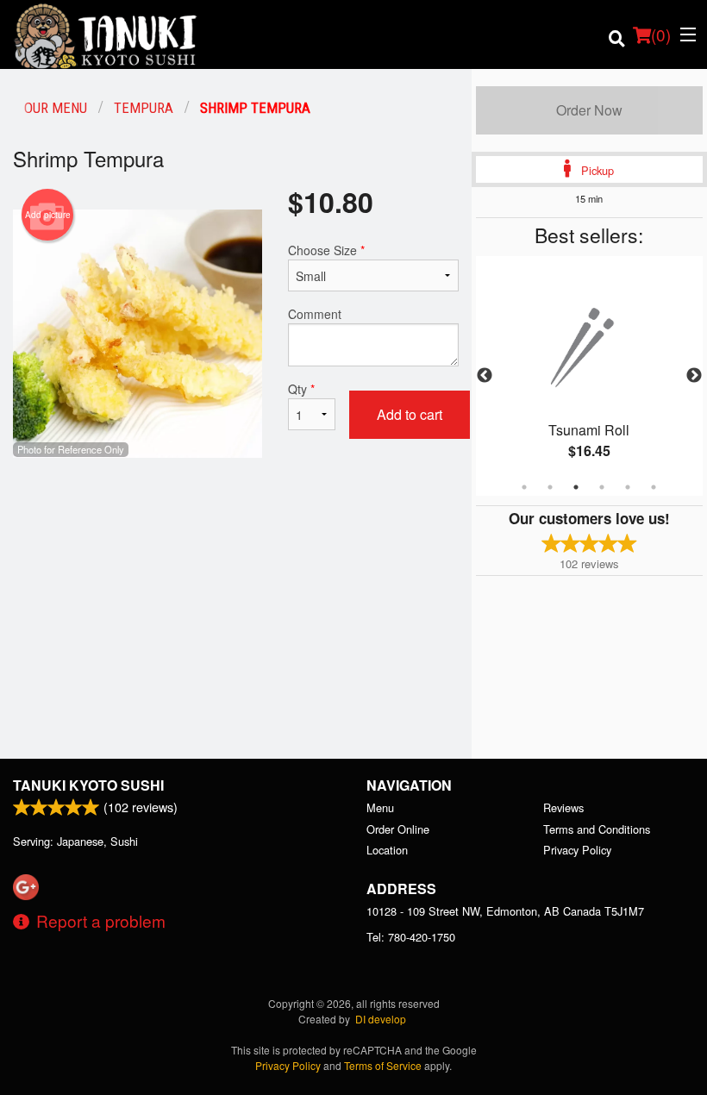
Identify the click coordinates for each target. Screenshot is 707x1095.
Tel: (410, 937)
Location (387, 850)
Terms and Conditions (596, 829)
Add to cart (409, 414)
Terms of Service (383, 1065)
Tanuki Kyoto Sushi (88, 785)
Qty (301, 388)
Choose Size (326, 250)
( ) (661, 34)
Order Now (589, 110)
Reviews (563, 807)
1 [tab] (524, 487)
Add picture (48, 215)
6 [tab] (653, 487)
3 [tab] (576, 487)
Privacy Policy (577, 850)
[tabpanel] (589, 375)
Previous (484, 376)
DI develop (380, 1018)
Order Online (397, 829)
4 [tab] (601, 487)
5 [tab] (627, 487)
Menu (380, 807)
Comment (314, 313)
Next (694, 376)
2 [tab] (550, 487)
